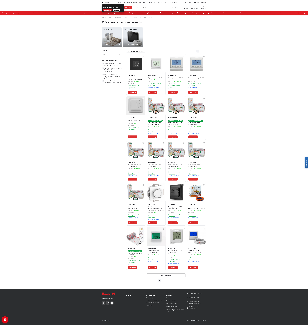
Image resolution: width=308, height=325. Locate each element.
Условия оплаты (171, 298)
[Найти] (180, 7)
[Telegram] (107, 303)
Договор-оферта (151, 298)
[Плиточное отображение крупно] (194, 51)
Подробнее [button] (131, 87)
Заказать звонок (201, 2)
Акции (127, 298)
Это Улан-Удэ (107, 10)
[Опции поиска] (172, 7)
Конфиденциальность (193, 320)
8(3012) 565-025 (190, 2)
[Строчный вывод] (201, 51)
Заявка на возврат (171, 306)
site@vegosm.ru (195, 297)
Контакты (149, 305)
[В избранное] (143, 56)
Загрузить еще (166, 275)
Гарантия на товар (171, 303)
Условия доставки (171, 301)
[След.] (173, 280)
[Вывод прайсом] (204, 51)
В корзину (132, 92)
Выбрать (116, 10)
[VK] (103, 303)
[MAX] (112, 303)
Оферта (204, 320)
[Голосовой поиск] (176, 7)
